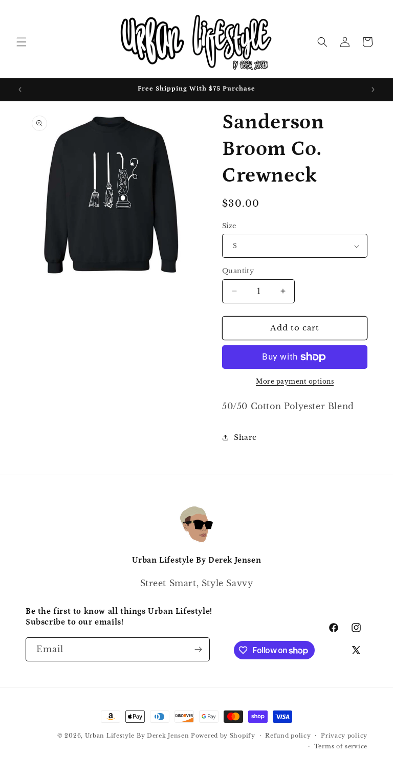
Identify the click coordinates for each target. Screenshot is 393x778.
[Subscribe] (198, 649)
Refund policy (288, 735)
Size (229, 225)
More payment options (295, 381)
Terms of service (340, 746)
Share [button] (245, 437)
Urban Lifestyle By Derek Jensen (137, 735)
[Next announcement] (373, 89)
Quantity (238, 270)
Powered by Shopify (223, 735)
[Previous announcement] (20, 89)
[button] (21, 42)
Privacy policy (344, 735)
